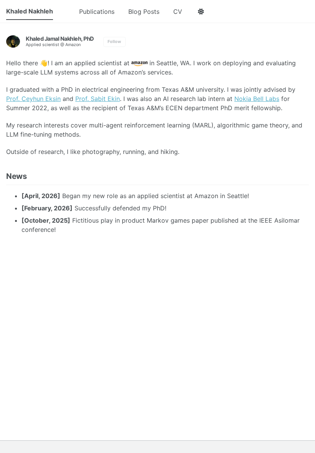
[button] (201, 11)
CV (177, 11)
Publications (96, 11)
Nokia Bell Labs (256, 99)
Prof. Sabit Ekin (97, 99)
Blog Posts (143, 11)
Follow (114, 41)
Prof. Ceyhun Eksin (33, 99)
